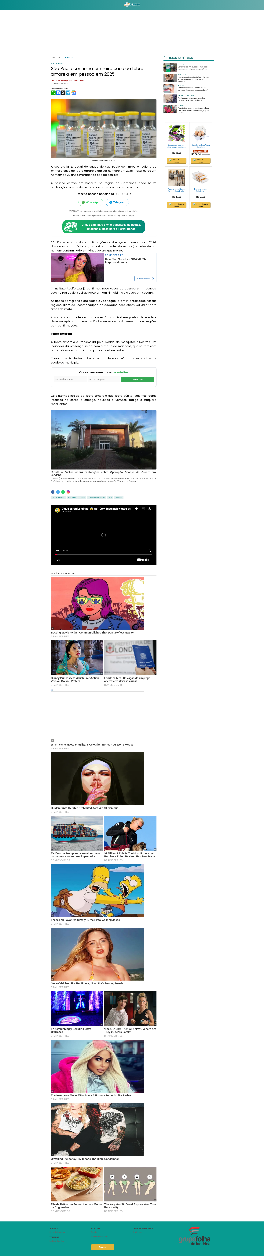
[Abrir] (47, 4)
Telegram (119, 202)
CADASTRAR (137, 379)
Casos (82, 498)
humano (119, 498)
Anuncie (102, 1247)
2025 (110, 498)
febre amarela (58, 498)
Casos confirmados (97, 498)
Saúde (60, 58)
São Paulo (72, 498)
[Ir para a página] (132, 5)
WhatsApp (92, 202)
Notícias (68, 58)
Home (53, 58)
